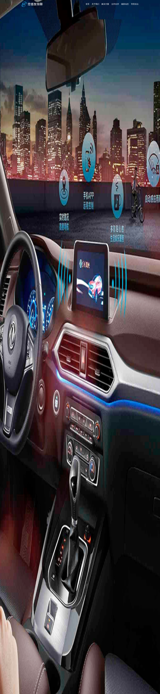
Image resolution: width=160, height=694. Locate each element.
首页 (87, 4)
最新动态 (125, 4)
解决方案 (105, 4)
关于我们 (95, 4)
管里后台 (135, 4)
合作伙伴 (115, 4)
